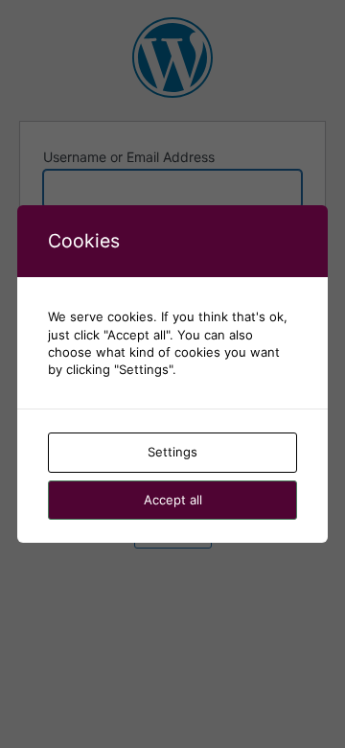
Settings (172, 451)
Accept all (173, 499)
